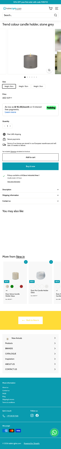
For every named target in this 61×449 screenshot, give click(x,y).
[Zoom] (49, 70)
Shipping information (10, 195)
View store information (13, 181)
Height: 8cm (9, 86)
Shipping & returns (8, 399)
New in (20, 256)
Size (4, 82)
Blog (3, 396)
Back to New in (32, 320)
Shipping (13, 151)
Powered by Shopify (32, 443)
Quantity (5, 121)
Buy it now (30, 166)
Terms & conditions (8, 402)
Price (4, 94)
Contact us (6, 201)
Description (6, 189)
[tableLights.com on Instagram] (31, 415)
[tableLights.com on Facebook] (37, 415)
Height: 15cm (23, 86)
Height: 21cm (38, 86)
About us (5, 387)
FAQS (4, 393)
